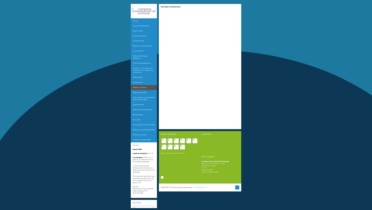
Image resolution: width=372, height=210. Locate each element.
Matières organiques (140, 87)
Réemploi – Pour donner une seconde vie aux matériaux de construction (143, 70)
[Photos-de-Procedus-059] (194, 140)
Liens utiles (136, 120)
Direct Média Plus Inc (200, 187)
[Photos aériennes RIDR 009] (182, 147)
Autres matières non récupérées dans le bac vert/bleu (144, 99)
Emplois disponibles (139, 36)
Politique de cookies (140, 135)
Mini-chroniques (138, 115)
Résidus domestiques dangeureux (140, 57)
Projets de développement (142, 63)
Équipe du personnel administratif (144, 130)
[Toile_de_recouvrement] (163, 140)
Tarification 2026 (138, 41)
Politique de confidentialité (142, 140)
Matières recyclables (140, 92)
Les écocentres (138, 51)
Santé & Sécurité (138, 105)
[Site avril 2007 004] (170, 140)
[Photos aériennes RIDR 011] (176, 147)
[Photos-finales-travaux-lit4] (182, 140)
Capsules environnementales (142, 110)
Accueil (135, 21)
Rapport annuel (138, 31)
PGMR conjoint (138, 77)
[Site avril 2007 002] (176, 140)
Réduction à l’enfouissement (142, 46)
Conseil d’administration (141, 26)
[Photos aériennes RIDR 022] (170, 147)
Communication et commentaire (144, 125)
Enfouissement (138, 82)
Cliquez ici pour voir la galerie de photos (173, 153)
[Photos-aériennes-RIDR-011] (163, 147)
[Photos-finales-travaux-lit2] (188, 140)
